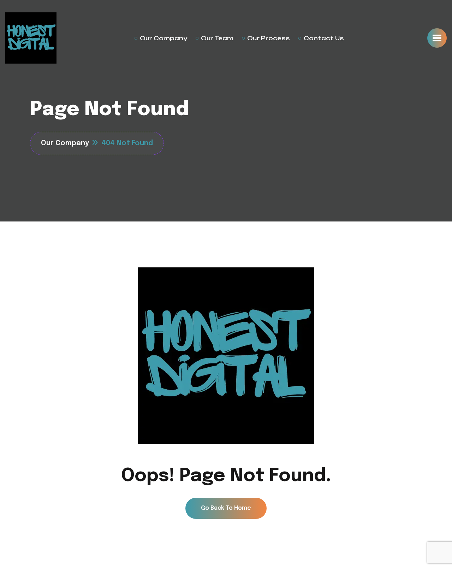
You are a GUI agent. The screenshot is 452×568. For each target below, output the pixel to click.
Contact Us (324, 38)
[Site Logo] (30, 38)
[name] (437, 38)
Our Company (163, 38)
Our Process (268, 38)
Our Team (217, 38)
